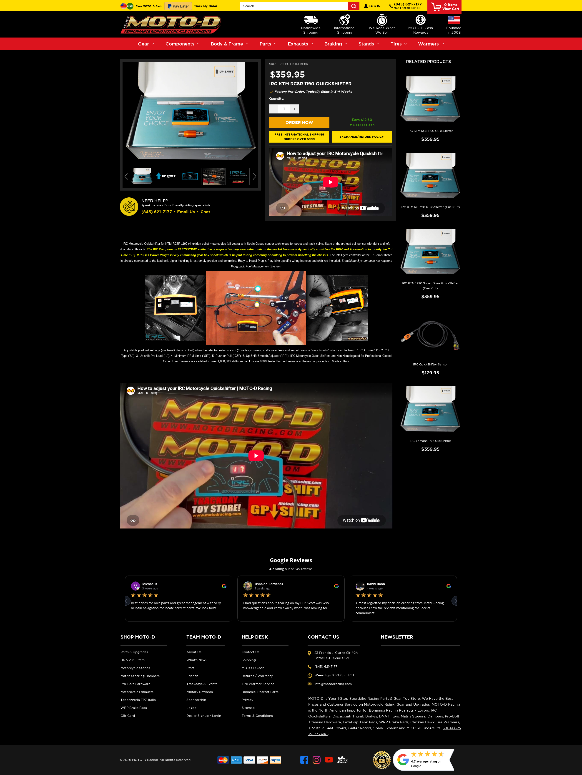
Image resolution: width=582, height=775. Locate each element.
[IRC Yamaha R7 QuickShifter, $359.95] (430, 409)
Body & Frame (227, 43)
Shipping (249, 660)
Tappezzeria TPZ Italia (138, 700)
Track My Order (205, 6)
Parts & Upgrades (134, 652)
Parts (265, 43)
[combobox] (299, 6)
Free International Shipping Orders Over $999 (299, 137)
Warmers (428, 43)
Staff (190, 668)
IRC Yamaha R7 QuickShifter (430, 441)
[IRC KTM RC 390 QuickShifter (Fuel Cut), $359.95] (430, 176)
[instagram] (317, 760)
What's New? (196, 660)
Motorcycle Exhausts (136, 692)
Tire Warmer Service (258, 684)
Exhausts (298, 43)
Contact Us (250, 652)
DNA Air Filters (132, 660)
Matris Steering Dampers (140, 676)
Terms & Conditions (257, 715)
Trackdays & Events (201, 684)
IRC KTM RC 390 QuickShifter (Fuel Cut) (430, 207)
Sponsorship (196, 700)
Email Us (186, 211)
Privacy (247, 700)
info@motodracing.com (333, 684)
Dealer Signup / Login (203, 715)
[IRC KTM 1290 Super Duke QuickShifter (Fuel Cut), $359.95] (430, 252)
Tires (396, 43)
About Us (193, 652)
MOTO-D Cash (253, 668)
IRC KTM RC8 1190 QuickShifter (430, 131)
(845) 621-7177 (408, 5)
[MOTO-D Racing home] (171, 24)
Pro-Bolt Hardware (135, 684)
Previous (126, 176)
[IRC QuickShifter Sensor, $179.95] (430, 333)
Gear (143, 43)
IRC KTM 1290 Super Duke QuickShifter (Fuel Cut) (430, 286)
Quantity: (276, 98)
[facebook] (304, 760)
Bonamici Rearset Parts (260, 692)
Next (254, 176)
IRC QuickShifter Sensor (430, 364)
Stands (366, 43)
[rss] (342, 760)
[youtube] (329, 760)
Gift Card (127, 715)
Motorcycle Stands (135, 668)
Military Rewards (199, 692)
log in (374, 6)
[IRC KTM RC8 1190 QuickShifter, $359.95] (430, 99)
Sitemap (248, 708)
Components (180, 43)
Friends (192, 676)
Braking (333, 43)
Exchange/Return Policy (361, 136)
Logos (191, 708)
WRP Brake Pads (133, 708)
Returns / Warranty (257, 676)
